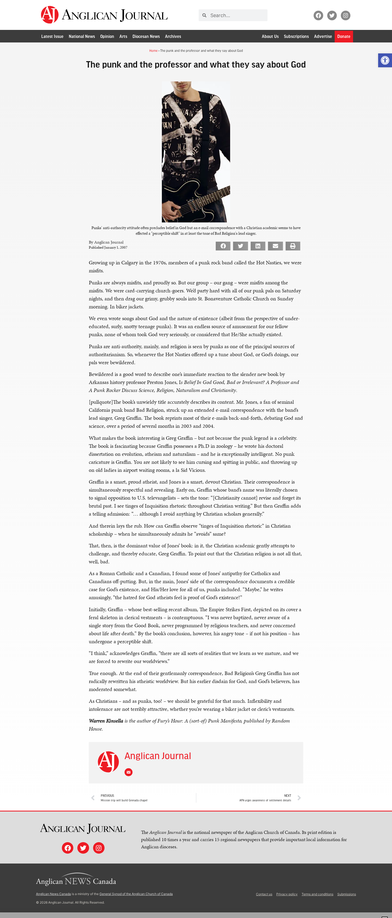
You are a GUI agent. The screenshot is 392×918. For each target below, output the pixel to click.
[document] (196, 459)
